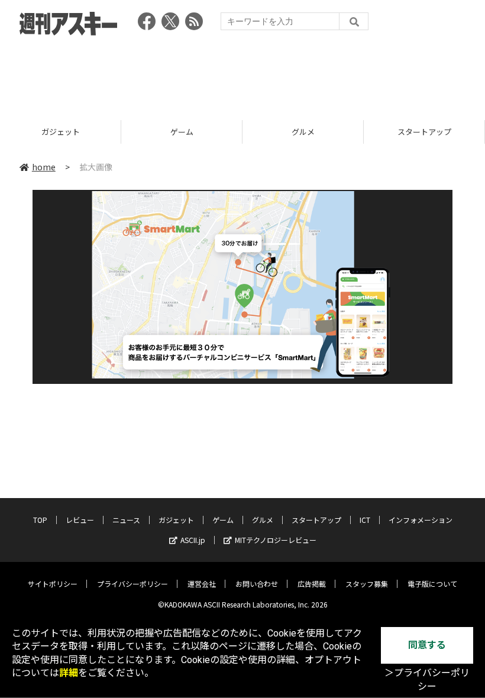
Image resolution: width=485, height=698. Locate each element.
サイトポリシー (52, 584)
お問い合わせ (256, 584)
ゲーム (181, 131)
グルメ (303, 131)
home (44, 167)
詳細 (68, 672)
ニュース (126, 520)
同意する (427, 645)
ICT (365, 520)
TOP (40, 520)
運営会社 (201, 584)
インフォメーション (420, 520)
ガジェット (60, 131)
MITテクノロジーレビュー (275, 540)
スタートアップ (424, 131)
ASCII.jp (192, 540)
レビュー (80, 520)
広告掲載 (312, 584)
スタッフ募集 (366, 584)
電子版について (432, 584)
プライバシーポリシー (132, 584)
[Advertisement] (242, 74)
